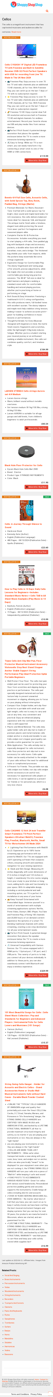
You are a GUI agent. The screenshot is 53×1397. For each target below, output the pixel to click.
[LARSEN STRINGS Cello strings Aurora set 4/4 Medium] (26, 377)
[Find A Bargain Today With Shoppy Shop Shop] (26, 6)
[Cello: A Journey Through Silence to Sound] (26, 510)
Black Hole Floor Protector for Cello (23, 465)
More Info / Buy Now (38, 160)
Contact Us (44, 1379)
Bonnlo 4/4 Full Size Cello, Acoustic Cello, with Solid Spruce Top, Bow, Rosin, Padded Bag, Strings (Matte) (26, 200)
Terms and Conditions (20, 1394)
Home (37, 1379)
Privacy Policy (36, 1394)
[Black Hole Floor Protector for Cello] (26, 452)
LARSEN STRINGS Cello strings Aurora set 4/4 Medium (25, 393)
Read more (16, 32)
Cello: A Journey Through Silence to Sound (23, 526)
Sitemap (5, 1381)
